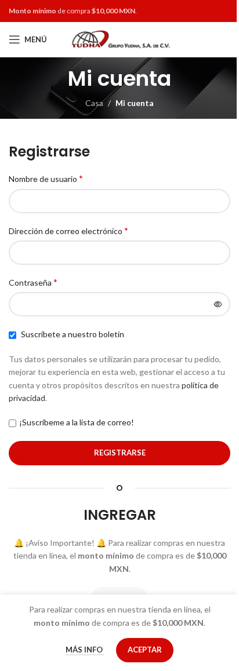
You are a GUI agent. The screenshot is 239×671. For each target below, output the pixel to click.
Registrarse (120, 452)
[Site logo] (120, 38)
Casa (94, 103)
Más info (85, 649)
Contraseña (33, 281)
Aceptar (145, 649)
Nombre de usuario (46, 178)
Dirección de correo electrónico (68, 230)
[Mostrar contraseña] (218, 304)
